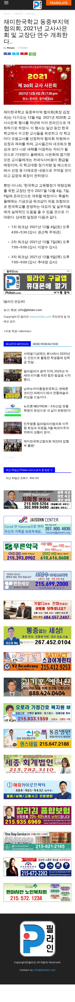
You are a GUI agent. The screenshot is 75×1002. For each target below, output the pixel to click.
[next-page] (11, 459)
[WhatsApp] (32, 56)
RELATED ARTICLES (17, 344)
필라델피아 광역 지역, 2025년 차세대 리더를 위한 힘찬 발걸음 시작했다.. (47, 375)
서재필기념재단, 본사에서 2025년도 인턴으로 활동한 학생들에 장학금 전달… (47, 358)
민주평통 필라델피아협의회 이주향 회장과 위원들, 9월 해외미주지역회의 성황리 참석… (46, 428)
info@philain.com (45, 970)
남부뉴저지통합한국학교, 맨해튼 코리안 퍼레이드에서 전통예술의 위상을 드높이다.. (46, 393)
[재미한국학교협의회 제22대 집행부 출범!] (13, 445)
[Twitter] (15, 56)
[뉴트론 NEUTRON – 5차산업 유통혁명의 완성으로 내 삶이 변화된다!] (13, 410)
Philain (11, 47)
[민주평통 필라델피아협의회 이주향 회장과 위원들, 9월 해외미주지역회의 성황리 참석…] (13, 428)
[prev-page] (6, 459)
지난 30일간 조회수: (17, 478)
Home (7, 13)
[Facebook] (7, 56)
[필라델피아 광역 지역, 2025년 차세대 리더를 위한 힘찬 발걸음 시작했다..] (13, 375)
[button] (6, 5)
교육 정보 (30, 13)
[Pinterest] (24, 56)
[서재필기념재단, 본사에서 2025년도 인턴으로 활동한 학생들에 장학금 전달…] (13, 358)
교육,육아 (18, 13)
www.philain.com (40, 316)
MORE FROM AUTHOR (45, 344)
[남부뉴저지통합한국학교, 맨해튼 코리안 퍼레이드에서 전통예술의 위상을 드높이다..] (13, 393)
